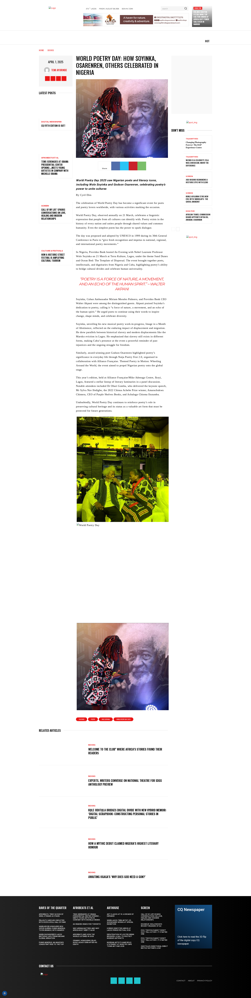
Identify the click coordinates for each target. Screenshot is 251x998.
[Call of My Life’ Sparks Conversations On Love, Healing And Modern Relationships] (55, 192)
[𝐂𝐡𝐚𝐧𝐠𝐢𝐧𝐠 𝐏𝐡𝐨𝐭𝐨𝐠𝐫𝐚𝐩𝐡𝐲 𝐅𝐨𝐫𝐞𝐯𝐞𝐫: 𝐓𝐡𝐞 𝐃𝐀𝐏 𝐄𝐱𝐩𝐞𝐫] (177, 143)
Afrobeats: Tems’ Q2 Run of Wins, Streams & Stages (51, 915)
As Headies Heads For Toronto (87, 924)
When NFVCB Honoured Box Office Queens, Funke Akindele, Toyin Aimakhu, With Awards (52, 928)
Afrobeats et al (50, 158)
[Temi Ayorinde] (47, 70)
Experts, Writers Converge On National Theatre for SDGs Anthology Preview (125, 782)
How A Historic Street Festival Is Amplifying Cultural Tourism (53, 257)
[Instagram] (53, 78)
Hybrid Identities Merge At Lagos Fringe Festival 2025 (119, 929)
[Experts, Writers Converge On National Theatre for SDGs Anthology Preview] (62, 781)
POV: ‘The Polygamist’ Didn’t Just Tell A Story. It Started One (154, 932)
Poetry (93, 719)
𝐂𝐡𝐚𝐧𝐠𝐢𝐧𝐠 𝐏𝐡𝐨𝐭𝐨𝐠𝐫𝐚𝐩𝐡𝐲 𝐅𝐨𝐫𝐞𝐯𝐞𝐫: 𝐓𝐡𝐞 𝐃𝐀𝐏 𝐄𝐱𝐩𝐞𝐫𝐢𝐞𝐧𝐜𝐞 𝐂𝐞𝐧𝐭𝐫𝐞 (196, 144)
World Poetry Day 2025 (123, 719)
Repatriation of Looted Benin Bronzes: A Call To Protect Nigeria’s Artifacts (120, 936)
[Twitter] (58, 78)
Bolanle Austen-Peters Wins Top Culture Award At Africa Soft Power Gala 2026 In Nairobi (201, 18)
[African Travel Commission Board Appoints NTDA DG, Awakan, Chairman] (177, 216)
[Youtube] (64, 78)
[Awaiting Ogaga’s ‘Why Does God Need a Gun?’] (62, 875)
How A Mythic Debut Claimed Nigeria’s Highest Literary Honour (123, 845)
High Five (197, 8)
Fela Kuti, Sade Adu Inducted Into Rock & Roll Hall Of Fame (52, 921)
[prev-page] (173, 229)
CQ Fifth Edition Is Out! (53, 125)
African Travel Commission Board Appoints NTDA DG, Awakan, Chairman (198, 217)
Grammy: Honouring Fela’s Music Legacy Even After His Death (85, 942)
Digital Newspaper (51, 122)
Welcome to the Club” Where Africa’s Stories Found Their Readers (125, 751)
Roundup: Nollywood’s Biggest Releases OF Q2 (151, 925)
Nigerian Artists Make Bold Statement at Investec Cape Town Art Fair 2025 (119, 944)
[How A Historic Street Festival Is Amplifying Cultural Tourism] (55, 237)
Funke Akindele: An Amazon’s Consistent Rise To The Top (51, 943)
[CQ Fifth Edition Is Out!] (55, 108)
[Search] (185, 8)
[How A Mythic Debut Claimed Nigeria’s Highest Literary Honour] (62, 844)
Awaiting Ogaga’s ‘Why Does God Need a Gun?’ (117, 877)
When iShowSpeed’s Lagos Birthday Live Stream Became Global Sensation (51, 936)
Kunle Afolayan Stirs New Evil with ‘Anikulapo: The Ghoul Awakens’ (197, 199)
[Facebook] (47, 78)
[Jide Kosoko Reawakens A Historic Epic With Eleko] (177, 180)
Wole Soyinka (106, 719)
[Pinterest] (133, 166)
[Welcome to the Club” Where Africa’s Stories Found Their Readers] (62, 749)
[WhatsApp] (141, 166)
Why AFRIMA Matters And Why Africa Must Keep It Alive (86, 929)
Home (41, 50)
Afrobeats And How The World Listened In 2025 (84, 935)
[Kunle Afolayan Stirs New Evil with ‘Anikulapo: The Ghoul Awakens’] (177, 198)
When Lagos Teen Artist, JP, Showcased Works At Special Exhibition (120, 922)
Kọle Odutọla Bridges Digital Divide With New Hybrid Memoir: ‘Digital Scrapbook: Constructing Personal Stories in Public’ (127, 814)
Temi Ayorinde (59, 70)
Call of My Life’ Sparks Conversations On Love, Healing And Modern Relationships (53, 214)
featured (81, 719)
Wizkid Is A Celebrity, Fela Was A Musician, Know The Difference (197, 163)
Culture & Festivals (52, 251)
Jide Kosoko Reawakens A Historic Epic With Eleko (197, 181)
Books (51, 50)
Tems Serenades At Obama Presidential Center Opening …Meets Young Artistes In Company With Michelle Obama (54, 167)
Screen (45, 206)
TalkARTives (192, 139)
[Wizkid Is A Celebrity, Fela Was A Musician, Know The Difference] (177, 161)
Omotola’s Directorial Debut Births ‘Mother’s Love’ (154, 947)
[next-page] (178, 229)
